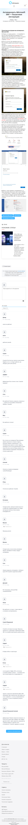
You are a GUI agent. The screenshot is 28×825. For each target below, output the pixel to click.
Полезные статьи (5, 792)
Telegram (5, 809)
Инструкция (17, 215)
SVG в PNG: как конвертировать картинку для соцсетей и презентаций (18, 237)
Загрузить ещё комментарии (14, 731)
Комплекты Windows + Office (8, 771)
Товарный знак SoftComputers (14, 823)
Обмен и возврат (5, 749)
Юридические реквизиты (7, 813)
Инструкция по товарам (8, 218)
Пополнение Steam (6, 797)
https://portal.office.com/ (17, 45)
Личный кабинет (5, 754)
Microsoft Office (5, 766)
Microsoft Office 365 (7, 215)
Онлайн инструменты (6, 799)
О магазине (4, 747)
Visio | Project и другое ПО (7, 773)
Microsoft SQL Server (6, 778)
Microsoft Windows (6, 768)
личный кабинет (21, 271)
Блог (16, 19)
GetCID (3, 794)
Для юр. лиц (4, 759)
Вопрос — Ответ (5, 751)
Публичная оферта (14, 824)
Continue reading (16, 255)
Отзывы (3, 756)
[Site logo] (14, 2)
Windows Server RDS (6, 776)
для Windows (21, 118)
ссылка (8, 39)
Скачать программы (6, 790)
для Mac (4, 120)
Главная (11, 19)
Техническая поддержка (7, 801)
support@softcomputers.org (8, 811)
